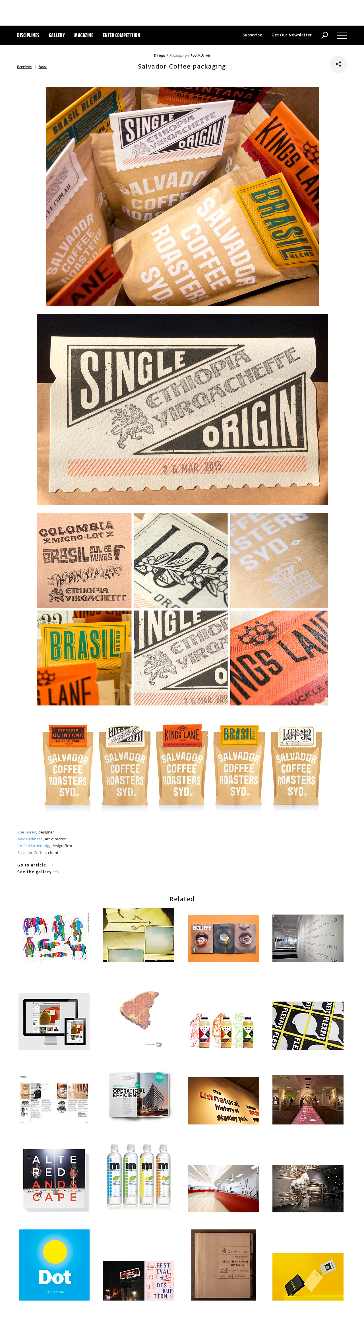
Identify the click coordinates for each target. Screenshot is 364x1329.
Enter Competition (121, 35)
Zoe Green (26, 832)
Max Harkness (30, 839)
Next (43, 67)
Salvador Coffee (31, 852)
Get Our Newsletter (292, 35)
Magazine (83, 35)
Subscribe (252, 35)
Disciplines (28, 35)
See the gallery (34, 872)
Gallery (57, 35)
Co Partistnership (33, 846)
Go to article (31, 865)
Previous (24, 67)
